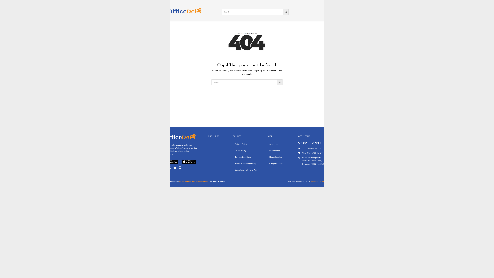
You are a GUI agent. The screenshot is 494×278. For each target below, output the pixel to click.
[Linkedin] (180, 167)
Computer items (276, 163)
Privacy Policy (240, 151)
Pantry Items (274, 151)
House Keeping (275, 157)
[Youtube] (175, 167)
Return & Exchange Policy (245, 163)
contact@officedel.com (311, 148)
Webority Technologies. (320, 181)
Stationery (273, 144)
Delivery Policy (241, 144)
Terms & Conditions (243, 157)
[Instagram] (169, 167)
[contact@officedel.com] (299, 149)
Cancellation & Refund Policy (246, 170)
